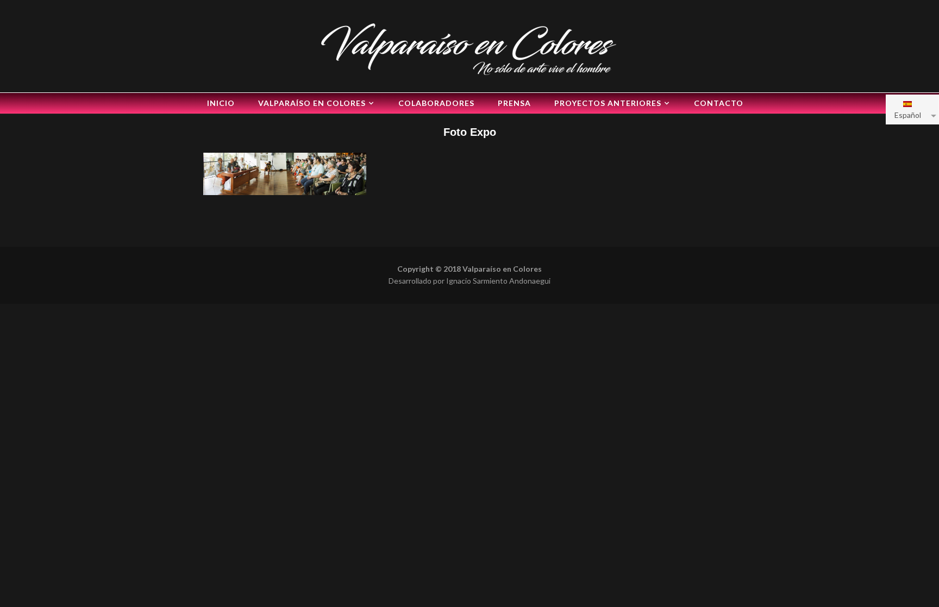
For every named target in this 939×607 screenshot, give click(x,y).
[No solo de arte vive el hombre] (469, 47)
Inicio (221, 103)
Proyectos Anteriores (607, 103)
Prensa (514, 103)
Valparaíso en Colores (312, 103)
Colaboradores (436, 103)
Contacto (718, 103)
